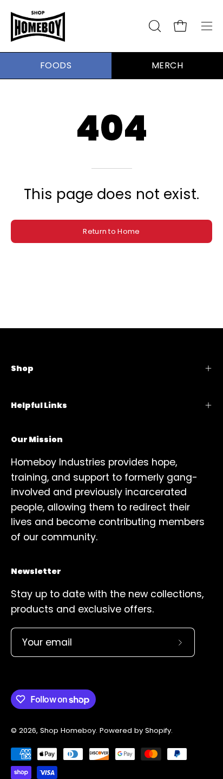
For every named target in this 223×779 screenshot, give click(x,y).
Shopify (158, 730)
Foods (55, 65)
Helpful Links (39, 405)
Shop (22, 368)
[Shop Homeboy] (38, 26)
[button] (153, 26)
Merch (167, 65)
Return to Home (111, 231)
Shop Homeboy (68, 730)
